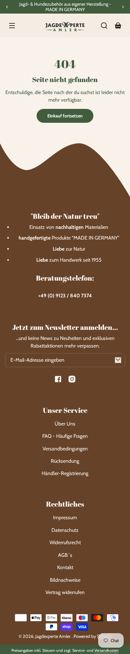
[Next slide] (123, 7)
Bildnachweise (65, 580)
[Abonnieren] (118, 360)
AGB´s (65, 555)
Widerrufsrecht (65, 542)
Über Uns (65, 424)
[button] (104, 26)
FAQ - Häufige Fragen (65, 436)
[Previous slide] (7, 7)
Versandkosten (106, 650)
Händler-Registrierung (65, 473)
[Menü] (12, 26)
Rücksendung (65, 461)
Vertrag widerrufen (65, 592)
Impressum (65, 517)
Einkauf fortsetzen (65, 116)
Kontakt (65, 567)
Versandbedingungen (65, 449)
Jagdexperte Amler (53, 636)
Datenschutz (65, 530)
